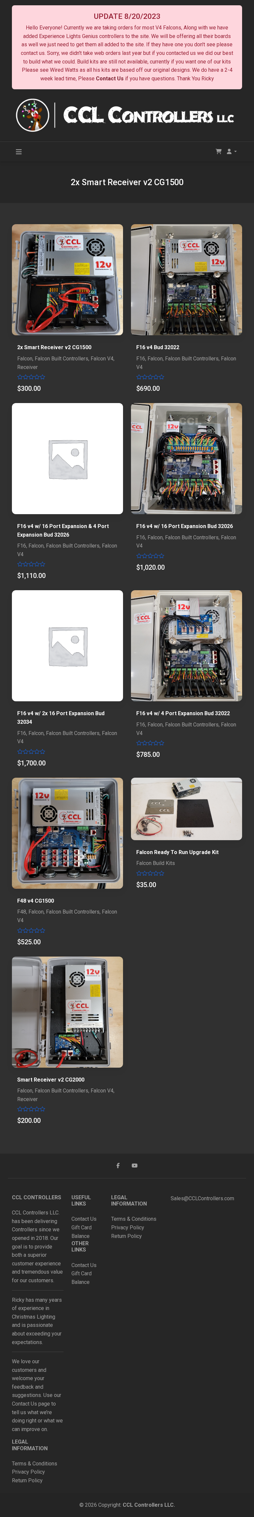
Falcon (24, 358)
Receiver (27, 367)
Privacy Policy (29, 1472)
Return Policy (27, 1480)
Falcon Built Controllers (61, 358)
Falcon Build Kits (155, 863)
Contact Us (110, 78)
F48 (21, 912)
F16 (140, 358)
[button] (232, 152)
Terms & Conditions (34, 1463)
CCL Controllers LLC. (149, 1505)
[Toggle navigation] (19, 152)
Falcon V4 (102, 358)
